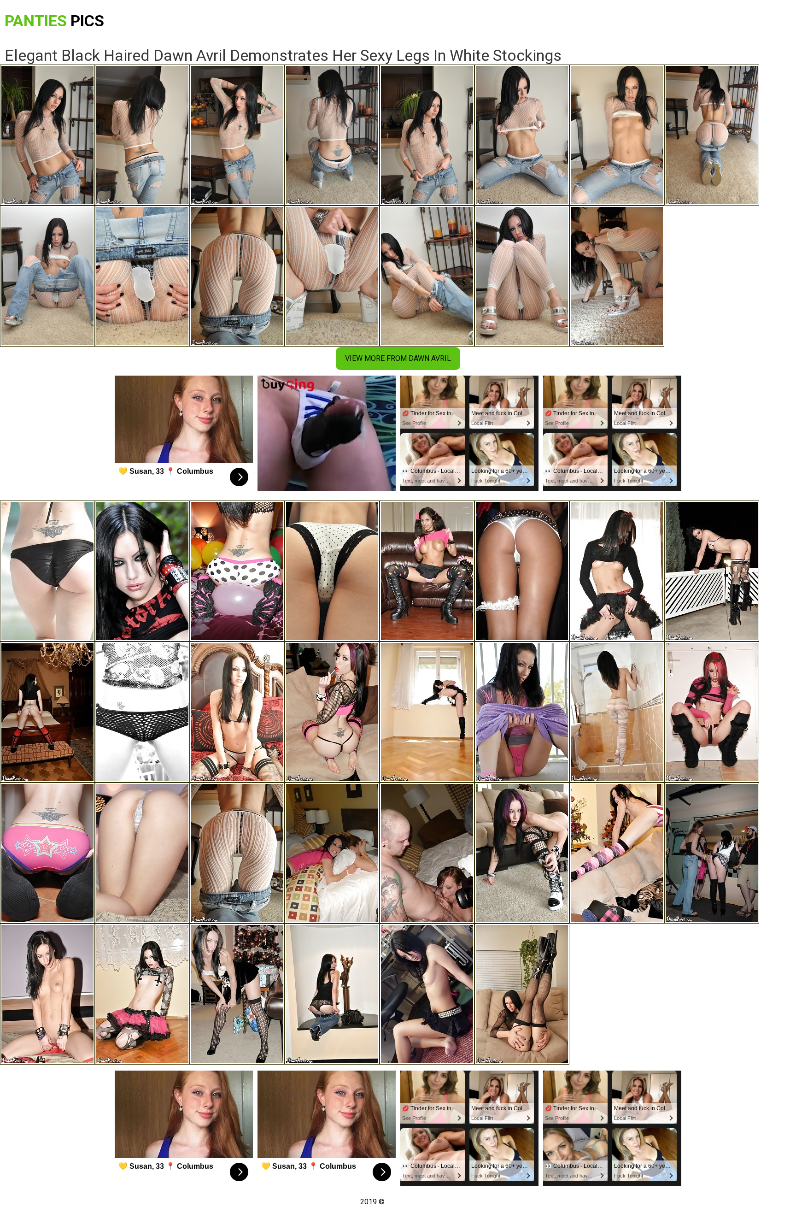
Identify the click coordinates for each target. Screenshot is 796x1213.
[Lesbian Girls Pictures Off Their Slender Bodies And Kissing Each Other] (711, 853)
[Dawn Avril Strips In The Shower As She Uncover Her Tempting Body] (616, 712)
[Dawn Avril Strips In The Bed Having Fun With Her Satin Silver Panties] (237, 712)
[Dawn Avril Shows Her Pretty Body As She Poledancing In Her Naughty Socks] (142, 571)
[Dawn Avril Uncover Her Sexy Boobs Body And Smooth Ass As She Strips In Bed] (142, 853)
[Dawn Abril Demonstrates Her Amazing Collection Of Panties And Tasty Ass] (332, 571)
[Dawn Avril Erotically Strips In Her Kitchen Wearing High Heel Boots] (47, 853)
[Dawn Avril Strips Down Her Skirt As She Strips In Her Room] (427, 994)
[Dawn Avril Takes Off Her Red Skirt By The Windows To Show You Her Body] (427, 712)
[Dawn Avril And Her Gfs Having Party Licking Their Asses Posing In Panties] (332, 853)
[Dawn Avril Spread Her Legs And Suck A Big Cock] (711, 712)
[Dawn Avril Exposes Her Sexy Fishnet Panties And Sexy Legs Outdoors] (142, 712)
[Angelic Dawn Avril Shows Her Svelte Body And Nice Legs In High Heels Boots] (142, 994)
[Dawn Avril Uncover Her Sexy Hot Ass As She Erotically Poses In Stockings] (237, 994)
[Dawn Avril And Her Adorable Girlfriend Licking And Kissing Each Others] (427, 571)
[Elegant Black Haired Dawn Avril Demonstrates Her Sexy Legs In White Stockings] (237, 853)
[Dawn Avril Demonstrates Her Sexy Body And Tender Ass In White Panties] (47, 712)
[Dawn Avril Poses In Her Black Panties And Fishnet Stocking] (521, 994)
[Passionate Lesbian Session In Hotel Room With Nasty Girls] (427, 853)
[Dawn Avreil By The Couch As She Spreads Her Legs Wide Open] (521, 853)
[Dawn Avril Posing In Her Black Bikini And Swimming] (47, 571)
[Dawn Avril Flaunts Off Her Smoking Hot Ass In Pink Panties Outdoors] (711, 571)
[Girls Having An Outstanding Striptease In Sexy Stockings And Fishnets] (521, 571)
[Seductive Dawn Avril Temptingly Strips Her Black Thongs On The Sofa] (332, 712)
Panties (54, 21)
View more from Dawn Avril (398, 358)
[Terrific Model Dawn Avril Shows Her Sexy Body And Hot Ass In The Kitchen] (616, 571)
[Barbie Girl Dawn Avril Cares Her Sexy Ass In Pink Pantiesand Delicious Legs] (521, 712)
